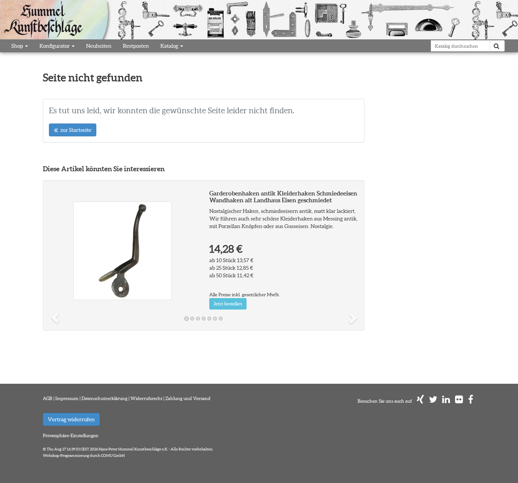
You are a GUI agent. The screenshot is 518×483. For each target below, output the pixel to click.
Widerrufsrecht (146, 398)
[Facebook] (470, 401)
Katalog (169, 46)
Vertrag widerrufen (71, 419)
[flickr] (459, 401)
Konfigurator (55, 46)
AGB (47, 398)
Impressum (66, 398)
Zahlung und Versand (187, 398)
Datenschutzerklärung (104, 398)
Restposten (136, 46)
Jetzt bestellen (227, 303)
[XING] (420, 401)
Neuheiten (98, 46)
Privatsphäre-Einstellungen (71, 435)
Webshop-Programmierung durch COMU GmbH (84, 455)
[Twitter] (433, 401)
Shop (17, 46)
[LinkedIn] (446, 401)
